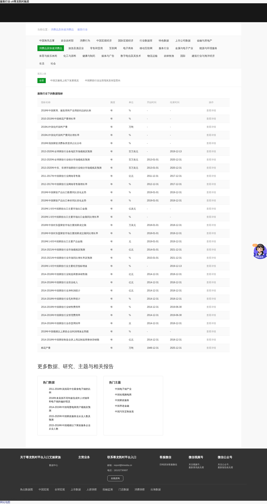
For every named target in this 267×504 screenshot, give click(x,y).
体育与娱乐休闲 (48, 55)
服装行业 (82, 29)
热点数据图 (26, 489)
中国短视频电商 (123, 394)
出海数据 (156, 489)
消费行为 (85, 40)
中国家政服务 (122, 400)
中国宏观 (44, 489)
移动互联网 (146, 48)
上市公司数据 (183, 40)
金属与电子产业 (184, 48)
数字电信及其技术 (131, 55)
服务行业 (164, 48)
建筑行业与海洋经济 (203, 55)
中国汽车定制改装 (124, 411)
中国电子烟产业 (123, 389)
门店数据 (124, 489)
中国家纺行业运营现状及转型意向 (102, 80)
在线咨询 (115, 478)
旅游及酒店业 (76, 48)
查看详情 (211, 110)
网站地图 (5, 502)
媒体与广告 (108, 55)
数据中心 (53, 465)
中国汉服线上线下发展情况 (64, 80)
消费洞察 (140, 489)
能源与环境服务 (208, 48)
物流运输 (152, 55)
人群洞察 (92, 489)
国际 (182, 55)
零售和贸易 (96, 48)
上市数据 (76, 489)
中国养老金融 (122, 406)
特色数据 (164, 40)
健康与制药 (88, 55)
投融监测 (108, 489)
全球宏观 (60, 489)
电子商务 (128, 48)
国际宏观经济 (125, 40)
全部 (41, 80)
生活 (41, 63)
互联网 (113, 48)
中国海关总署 (46, 40)
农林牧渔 (169, 55)
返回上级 (41, 73)
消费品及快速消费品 (62, 29)
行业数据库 (146, 40)
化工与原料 (69, 55)
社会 (53, 63)
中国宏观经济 (104, 40)
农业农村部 (67, 40)
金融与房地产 (204, 40)
